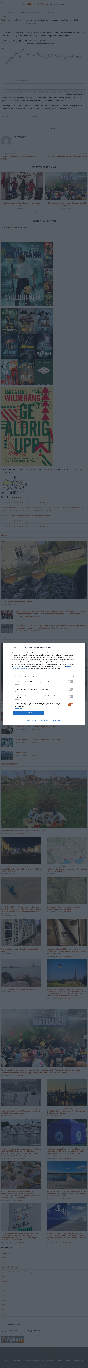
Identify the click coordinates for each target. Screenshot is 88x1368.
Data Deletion (31, 720)
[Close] (81, 648)
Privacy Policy (56, 720)
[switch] (70, 681)
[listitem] (44, 677)
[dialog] (44, 684)
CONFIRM (29, 713)
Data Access (44, 720)
